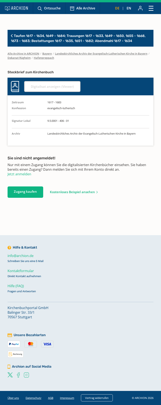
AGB (50, 398)
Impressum (67, 398)
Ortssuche (52, 8)
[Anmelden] (140, 8)
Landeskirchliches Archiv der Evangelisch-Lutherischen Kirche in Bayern (101, 53)
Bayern (47, 53)
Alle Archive (85, 8)
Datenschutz (33, 398)
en (129, 8)
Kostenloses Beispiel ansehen (72, 192)
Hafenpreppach (44, 58)
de (117, 8)
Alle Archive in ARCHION (23, 53)
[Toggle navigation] (151, 8)
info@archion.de (21, 255)
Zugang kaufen (25, 191)
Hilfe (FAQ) (16, 286)
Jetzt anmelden (19, 174)
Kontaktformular (21, 271)
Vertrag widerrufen (97, 398)
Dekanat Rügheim (19, 58)
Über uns (13, 398)
